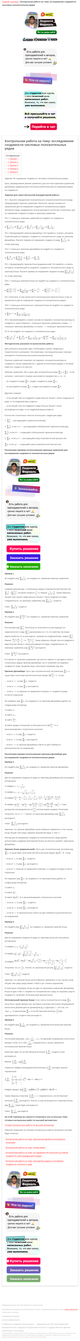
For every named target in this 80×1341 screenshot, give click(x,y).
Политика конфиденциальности (11, 1320)
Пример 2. (14, 162)
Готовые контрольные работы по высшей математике (29, 1125)
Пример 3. (14, 165)
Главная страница (10, 1)
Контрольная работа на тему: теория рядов (25, 1147)
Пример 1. (14, 159)
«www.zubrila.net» (71, 1309)
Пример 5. (14, 172)
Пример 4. (14, 168)
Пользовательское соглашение (10, 1316)
